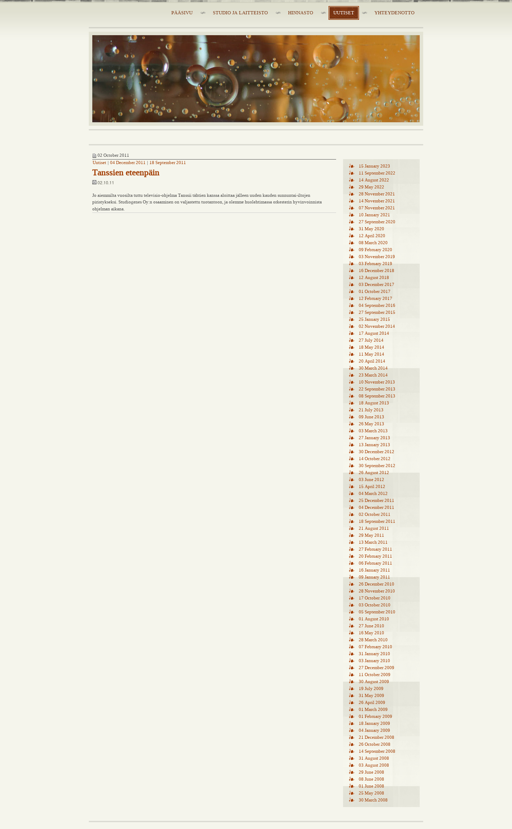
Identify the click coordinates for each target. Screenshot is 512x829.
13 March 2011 (373, 542)
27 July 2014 (371, 340)
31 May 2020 (371, 228)
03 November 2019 (377, 256)
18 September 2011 (167, 162)
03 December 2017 (376, 284)
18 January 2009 (374, 723)
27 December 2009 (376, 667)
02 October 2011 (374, 514)
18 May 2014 (371, 347)
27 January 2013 (374, 437)
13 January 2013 (374, 444)
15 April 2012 (372, 486)
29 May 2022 (371, 187)
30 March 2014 (373, 368)
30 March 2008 (373, 800)
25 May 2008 (371, 793)
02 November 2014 (377, 326)
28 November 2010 (377, 591)
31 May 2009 (371, 695)
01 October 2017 (374, 291)
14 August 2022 (374, 180)
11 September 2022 (377, 173)
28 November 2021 (377, 194)
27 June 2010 (371, 625)
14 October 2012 (374, 458)
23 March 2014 (373, 375)
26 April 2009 (372, 702)
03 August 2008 (374, 765)
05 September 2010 (377, 612)
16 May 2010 (371, 632)
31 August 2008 (374, 758)
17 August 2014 (374, 333)
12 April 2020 (372, 235)
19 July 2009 (371, 688)
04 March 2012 (373, 493)
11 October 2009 (374, 674)
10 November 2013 (377, 382)
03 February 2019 (375, 263)
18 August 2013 (374, 403)
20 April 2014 (372, 361)
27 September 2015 (377, 312)
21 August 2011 (374, 528)
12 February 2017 (375, 298)
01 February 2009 (375, 716)
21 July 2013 (371, 410)
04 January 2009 (374, 730)
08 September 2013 (377, 396)
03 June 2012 (371, 479)
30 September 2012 (377, 465)
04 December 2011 (128, 162)
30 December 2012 (376, 451)
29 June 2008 (371, 772)
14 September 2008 (377, 751)
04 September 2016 (377, 305)
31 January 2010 (374, 653)
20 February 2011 (375, 556)
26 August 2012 (374, 472)
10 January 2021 (374, 214)
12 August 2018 (374, 277)
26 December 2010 (376, 584)
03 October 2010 (374, 605)
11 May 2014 (371, 354)
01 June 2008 (371, 786)
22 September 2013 (377, 389)
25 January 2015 (374, 319)
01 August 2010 (374, 619)
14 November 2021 (377, 201)
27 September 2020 (377, 221)
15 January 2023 (374, 166)
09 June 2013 (371, 416)
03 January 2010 (374, 660)
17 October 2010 (374, 598)
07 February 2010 (375, 646)
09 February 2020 (375, 249)
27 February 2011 (375, 549)
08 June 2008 (371, 779)
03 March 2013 (373, 430)
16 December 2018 (376, 270)
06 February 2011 (375, 563)
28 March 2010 (373, 639)
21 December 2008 (376, 737)
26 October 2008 (374, 744)
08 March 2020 (373, 242)
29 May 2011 (371, 535)
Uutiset (99, 162)
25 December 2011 (376, 500)
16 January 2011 (374, 570)
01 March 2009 (373, 709)
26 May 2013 (371, 423)
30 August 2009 (374, 681)
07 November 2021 (377, 208)
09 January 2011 (374, 577)
